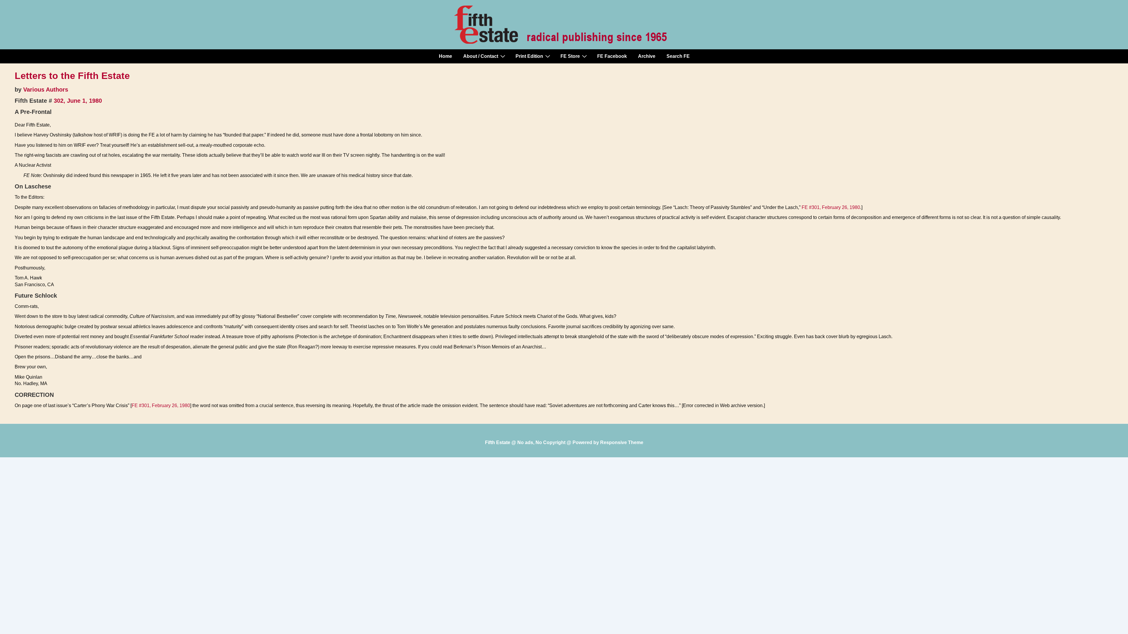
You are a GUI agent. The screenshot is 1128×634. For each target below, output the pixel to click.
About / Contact (480, 56)
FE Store (570, 56)
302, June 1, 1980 (78, 100)
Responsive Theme (621, 442)
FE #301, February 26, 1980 (831, 207)
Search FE (678, 56)
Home (445, 56)
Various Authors (45, 89)
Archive (646, 56)
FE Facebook (612, 56)
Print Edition (529, 56)
